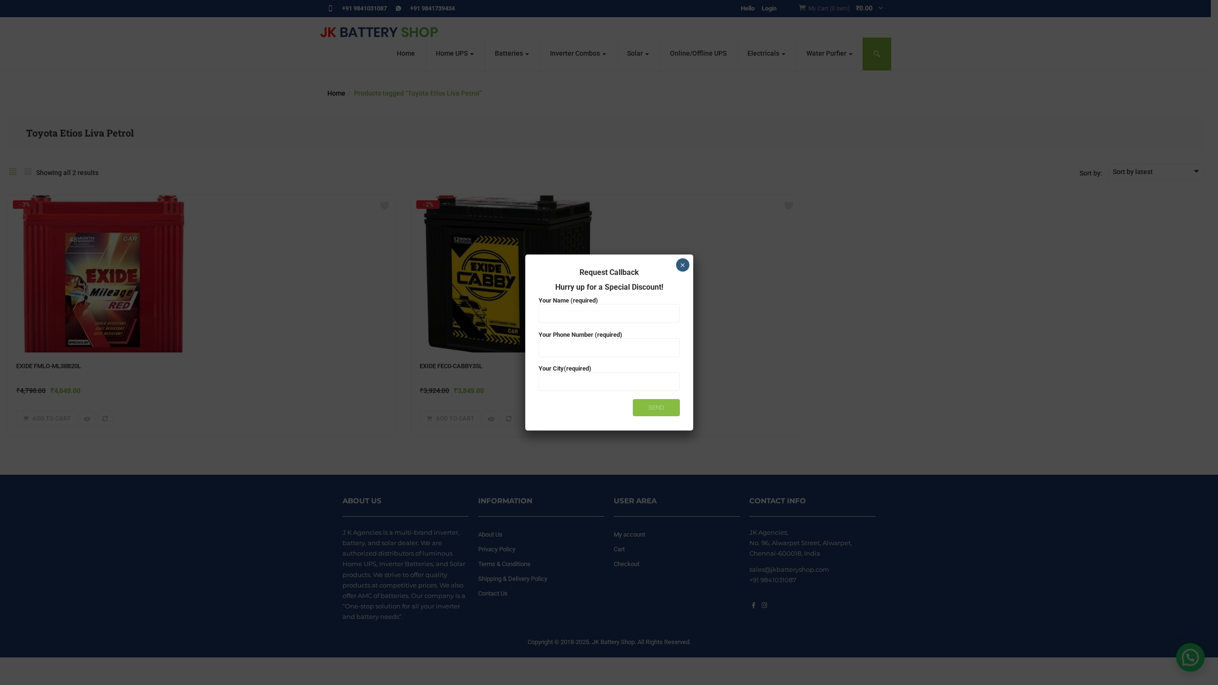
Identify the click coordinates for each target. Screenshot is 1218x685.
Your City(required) (565, 368)
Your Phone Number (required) (580, 334)
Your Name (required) (568, 300)
